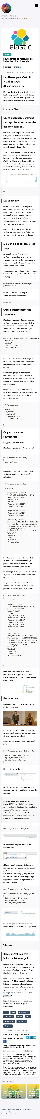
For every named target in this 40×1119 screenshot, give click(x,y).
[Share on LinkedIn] (31, 1038)
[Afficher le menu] (36, 5)
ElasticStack (9, 1017)
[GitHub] (2, 23)
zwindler (17, 67)
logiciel (7, 54)
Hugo (10, 1112)
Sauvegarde (22, 1021)
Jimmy (17, 1114)
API (6, 1012)
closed (17, 804)
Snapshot (8, 1026)
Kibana (19, 1017)
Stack (7, 1114)
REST (28, 1017)
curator (25, 973)
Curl (13, 1012)
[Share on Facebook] (5, 1042)
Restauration (9, 1021)
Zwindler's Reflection (9, 16)
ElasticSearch (23, 1012)
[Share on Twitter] (28, 1038)
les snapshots (18, 232)
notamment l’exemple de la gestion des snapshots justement (18, 993)
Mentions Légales (28, 1074)
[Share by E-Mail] (34, 1038)
